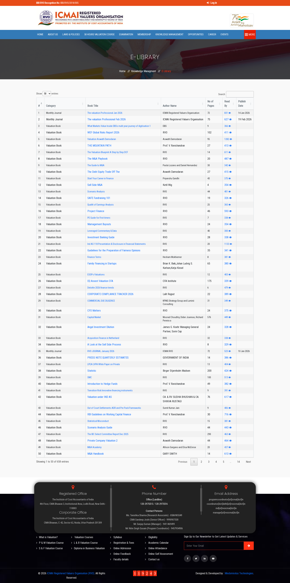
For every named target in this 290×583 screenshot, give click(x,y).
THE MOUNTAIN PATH (99, 145)
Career (212, 34)
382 (226, 383)
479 (226, 287)
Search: (222, 94)
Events (224, 34)
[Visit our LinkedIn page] (204, 558)
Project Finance (95, 211)
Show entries (47, 93)
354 (226, 184)
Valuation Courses (83, 537)
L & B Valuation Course (86, 542)
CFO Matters (94, 310)
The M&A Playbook (97, 158)
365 (226, 204)
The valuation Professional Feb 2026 (106, 119)
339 (226, 281)
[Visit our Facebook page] (187, 558)
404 (226, 364)
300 (226, 231)
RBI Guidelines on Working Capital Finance (109, 414)
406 (226, 408)
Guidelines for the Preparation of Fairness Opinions (113, 250)
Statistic (91, 370)
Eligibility (152, 537)
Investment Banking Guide (100, 237)
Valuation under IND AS (99, 397)
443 (226, 427)
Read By (227, 103)
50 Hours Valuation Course (99, 34)
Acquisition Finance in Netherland (103, 338)
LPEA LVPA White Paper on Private (103, 364)
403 (226, 274)
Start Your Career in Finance (100, 178)
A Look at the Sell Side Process (104, 344)
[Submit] (249, 546)
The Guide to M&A (95, 165)
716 (226, 414)
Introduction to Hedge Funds (102, 383)
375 (226, 178)
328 (226, 327)
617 (226, 397)
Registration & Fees (123, 542)
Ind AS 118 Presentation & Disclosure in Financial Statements (116, 244)
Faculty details (121, 559)
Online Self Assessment (160, 553)
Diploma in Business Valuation (89, 548)
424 (226, 370)
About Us (53, 34)
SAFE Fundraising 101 (98, 198)
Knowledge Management (169, 34)
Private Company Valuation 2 (102, 440)
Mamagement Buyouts (99, 224)
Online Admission (122, 548)
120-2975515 (146, 503)
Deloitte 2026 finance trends (100, 287)
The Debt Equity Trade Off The (103, 171)
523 (226, 351)
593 (226, 211)
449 (226, 317)
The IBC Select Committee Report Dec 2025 (107, 434)
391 (226, 390)
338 (226, 217)
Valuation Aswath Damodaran (101, 139)
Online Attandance (157, 548)
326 (226, 198)
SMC (89, 377)
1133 (227, 244)
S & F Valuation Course (51, 548)
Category (51, 105)
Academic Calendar (158, 542)
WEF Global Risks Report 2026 (103, 132)
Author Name (170, 105)
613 (226, 453)
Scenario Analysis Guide (99, 427)
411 (226, 132)
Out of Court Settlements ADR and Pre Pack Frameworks (114, 408)
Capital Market (94, 317)
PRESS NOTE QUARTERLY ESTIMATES (108, 357)
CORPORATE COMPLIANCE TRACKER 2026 (110, 294)
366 (226, 126)
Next (248, 461)
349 (226, 300)
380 (226, 263)
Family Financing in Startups (101, 263)
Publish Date (242, 103)
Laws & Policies (71, 34)
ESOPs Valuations (96, 274)
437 (226, 447)
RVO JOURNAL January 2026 (100, 351)
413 (226, 145)
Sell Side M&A (94, 184)
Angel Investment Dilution (100, 327)
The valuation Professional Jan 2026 (104, 113)
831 (226, 113)
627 (226, 119)
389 (226, 294)
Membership (144, 34)
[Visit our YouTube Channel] (213, 558)
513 (226, 377)
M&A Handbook (95, 453)
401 (226, 191)
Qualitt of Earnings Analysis (100, 204)
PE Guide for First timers (98, 217)
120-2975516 (161, 503)
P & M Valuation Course (51, 542)
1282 (227, 139)
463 (226, 434)
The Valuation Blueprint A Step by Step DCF (107, 152)
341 (226, 250)
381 (226, 257)
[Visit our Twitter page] (196, 558)
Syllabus (117, 537)
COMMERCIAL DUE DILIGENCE (101, 300)
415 (226, 171)
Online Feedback (122, 553)
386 (226, 357)
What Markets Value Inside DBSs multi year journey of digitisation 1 (119, 126)
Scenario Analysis (96, 191)
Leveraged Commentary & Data (102, 231)
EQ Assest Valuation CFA (100, 281)
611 (226, 152)
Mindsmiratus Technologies (239, 573)
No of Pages (210, 103)
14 (238, 461)
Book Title (92, 105)
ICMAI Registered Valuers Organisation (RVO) (70, 573)
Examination (126, 34)
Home (40, 34)
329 (226, 344)
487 (226, 158)
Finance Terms (94, 257)
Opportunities (196, 34)
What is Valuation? (48, 537)
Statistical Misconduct (98, 421)
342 (226, 165)
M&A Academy (94, 447)
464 (226, 440)
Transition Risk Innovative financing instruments (110, 390)
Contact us (154, 559)
